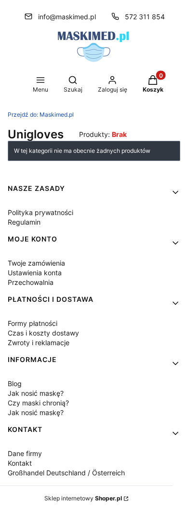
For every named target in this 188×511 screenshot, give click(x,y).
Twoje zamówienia (36, 263)
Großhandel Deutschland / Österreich (66, 473)
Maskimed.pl (41, 114)
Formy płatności (32, 323)
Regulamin (24, 222)
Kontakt (20, 463)
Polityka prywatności (40, 212)
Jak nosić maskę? (36, 393)
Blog (15, 383)
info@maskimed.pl (67, 17)
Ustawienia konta (35, 273)
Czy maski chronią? (38, 403)
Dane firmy (25, 453)
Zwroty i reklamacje (38, 342)
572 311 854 (145, 17)
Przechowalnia (31, 282)
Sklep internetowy (83, 498)
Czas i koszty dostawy (43, 333)
